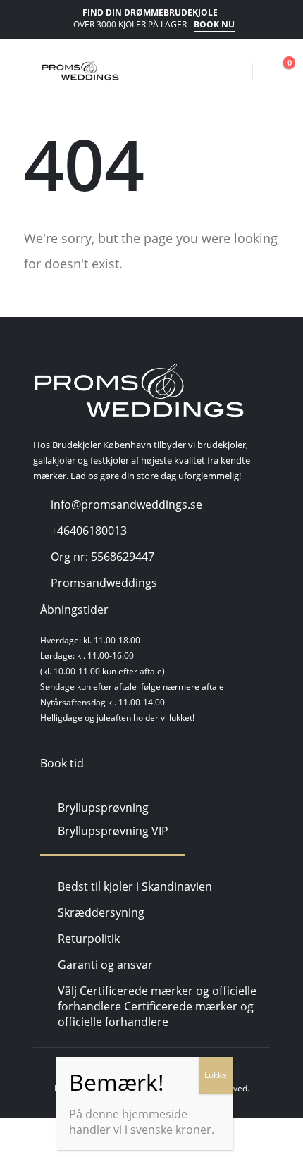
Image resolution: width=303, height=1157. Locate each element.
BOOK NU (214, 24)
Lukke (215, 1075)
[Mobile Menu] (27, 70)
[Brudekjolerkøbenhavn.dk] (139, 391)
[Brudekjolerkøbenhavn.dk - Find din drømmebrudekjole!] (80, 70)
